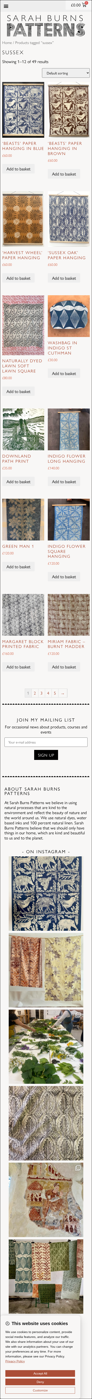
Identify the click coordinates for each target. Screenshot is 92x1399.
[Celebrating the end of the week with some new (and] (46, 1276)
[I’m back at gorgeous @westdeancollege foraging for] (46, 1047)
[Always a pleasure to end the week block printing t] (46, 1123)
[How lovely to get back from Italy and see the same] (46, 1200)
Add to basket (18, 168)
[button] (6, 6)
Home (7, 42)
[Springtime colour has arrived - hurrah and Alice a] (46, 970)
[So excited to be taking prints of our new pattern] (46, 893)
